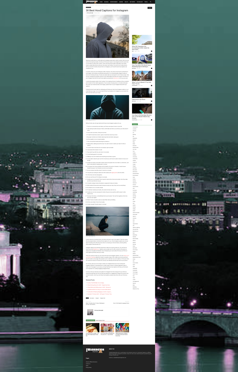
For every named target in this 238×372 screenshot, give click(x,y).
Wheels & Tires (136, 288)
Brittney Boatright (90, 12)
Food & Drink (135, 186)
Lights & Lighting (136, 227)
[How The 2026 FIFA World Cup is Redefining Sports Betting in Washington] (142, 59)
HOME (101, 1)
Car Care (134, 149)
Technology (140, 1)
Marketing (135, 234)
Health (126, 1)
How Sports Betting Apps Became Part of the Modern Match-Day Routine (141, 116)
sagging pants (114, 172)
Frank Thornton (134, 85)
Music (134, 246)
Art (133, 132)
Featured (134, 182)
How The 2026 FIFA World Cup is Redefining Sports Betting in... (141, 65)
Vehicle (134, 283)
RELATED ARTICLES (90, 320)
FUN (133, 188)
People (134, 251)
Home (87, 5)
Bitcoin (134, 140)
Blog (134, 141)
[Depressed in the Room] (142, 93)
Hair (133, 203)
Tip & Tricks (135, 274)
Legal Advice (135, 223)
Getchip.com (116, 78)
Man (134, 233)
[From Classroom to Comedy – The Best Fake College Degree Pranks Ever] (92, 327)
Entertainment (114, 1)
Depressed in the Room (138, 99)
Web (134, 285)
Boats (134, 143)
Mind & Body (135, 238)
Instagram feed (102, 298)
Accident (134, 128)
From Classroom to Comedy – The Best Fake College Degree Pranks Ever (92, 334)
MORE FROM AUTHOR (100, 320)
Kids (134, 220)
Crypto (134, 164)
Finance (134, 184)
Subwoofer (135, 268)
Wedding (134, 287)
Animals (134, 130)
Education (135, 169)
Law (133, 221)
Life (133, 225)
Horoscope (135, 214)
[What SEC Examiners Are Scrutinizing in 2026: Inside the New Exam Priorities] (142, 40)
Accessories (135, 127)
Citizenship (135, 158)
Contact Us (88, 363)
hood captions (91, 298)
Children (134, 154)
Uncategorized (136, 281)
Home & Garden (136, 212)
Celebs (134, 153)
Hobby (134, 208)
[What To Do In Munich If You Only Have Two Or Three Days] (142, 76)
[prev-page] (86, 338)
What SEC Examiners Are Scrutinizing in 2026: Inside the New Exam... (140, 48)
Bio (133, 136)
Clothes (134, 160)
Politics (134, 253)
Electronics (135, 171)
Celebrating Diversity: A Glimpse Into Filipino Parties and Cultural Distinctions (121, 334)
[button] (150, 2)
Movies (134, 242)
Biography (135, 138)
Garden (134, 197)
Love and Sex (135, 229)
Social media (135, 262)
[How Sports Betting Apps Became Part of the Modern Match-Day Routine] (142, 109)
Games (134, 194)
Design (134, 166)
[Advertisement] (142, 22)
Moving (134, 244)
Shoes (134, 259)
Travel (146, 1)
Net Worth (132, 1)
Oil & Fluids (135, 249)
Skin (133, 261)
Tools (134, 277)
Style (134, 266)
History (134, 207)
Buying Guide (135, 147)
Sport (134, 264)
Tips (133, 275)
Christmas (135, 156)
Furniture (135, 190)
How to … (135, 216)
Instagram (97, 298)
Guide (134, 201)
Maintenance (135, 231)
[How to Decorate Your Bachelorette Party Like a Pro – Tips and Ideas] (107, 327)
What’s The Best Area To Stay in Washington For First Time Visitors (95, 304)
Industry (134, 218)
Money (134, 240)
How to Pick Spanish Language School (121, 303)
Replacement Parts (137, 257)
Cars (134, 151)
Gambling (135, 192)
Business (106, 1)
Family (134, 179)
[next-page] (88, 338)
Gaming (121, 1)
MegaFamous (96, 249)
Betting (134, 134)
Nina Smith (134, 68)
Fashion (134, 181)
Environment (135, 175)
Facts (134, 177)
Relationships (135, 255)
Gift (133, 199)
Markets (134, 236)
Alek (133, 51)
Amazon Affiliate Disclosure (91, 361)
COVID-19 (135, 162)
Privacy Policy (88, 367)
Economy (134, 168)
